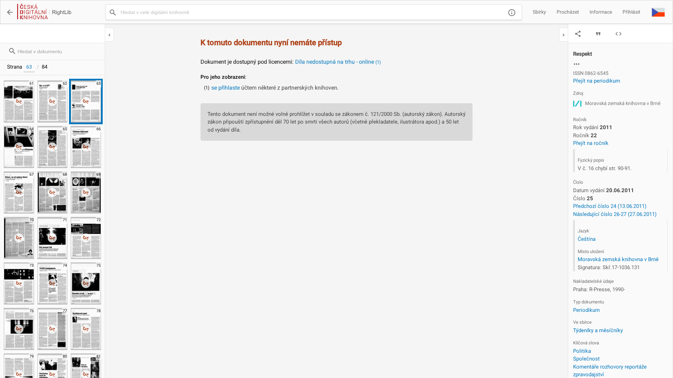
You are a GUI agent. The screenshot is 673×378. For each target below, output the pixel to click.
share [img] (578, 33)
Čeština (587, 239)
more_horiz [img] (576, 64)
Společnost (586, 359)
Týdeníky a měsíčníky (598, 330)
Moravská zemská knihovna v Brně (618, 259)
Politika (582, 351)
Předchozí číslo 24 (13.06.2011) (609, 206)
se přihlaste (225, 87)
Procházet (568, 12)
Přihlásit (631, 12)
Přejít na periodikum (596, 81)
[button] (658, 11)
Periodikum (586, 310)
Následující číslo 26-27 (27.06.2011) (615, 214)
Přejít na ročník (591, 143)
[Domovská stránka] (43, 12)
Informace (601, 12)
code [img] (618, 33)
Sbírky (539, 12)
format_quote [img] (598, 33)
